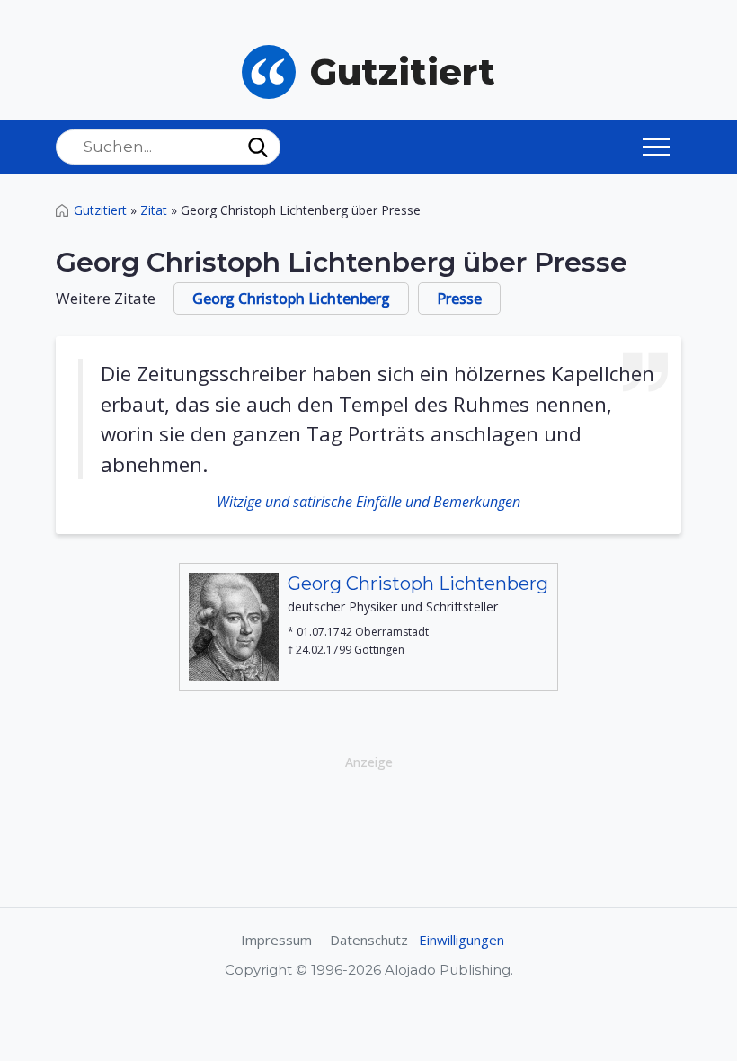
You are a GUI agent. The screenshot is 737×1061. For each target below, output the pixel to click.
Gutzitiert (100, 209)
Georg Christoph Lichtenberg (291, 298)
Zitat (153, 209)
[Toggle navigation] (656, 146)
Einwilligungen (461, 940)
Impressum (276, 940)
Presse (459, 298)
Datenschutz (369, 940)
